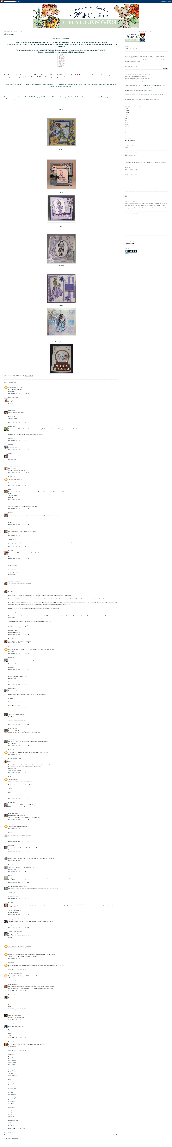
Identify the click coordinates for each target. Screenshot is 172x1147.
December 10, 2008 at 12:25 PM (18, 406)
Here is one (11, 967)
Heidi (9, 944)
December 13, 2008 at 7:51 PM (18, 577)
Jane (126, 118)
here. (11, 493)
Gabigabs (10, 688)
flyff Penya (11, 1081)
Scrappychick (11, 984)
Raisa (9, 865)
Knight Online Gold (13, 1120)
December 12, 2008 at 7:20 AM (18, 508)
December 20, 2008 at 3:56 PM (18, 841)
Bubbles (10, 426)
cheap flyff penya (12, 1086)
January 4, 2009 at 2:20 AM (17, 991)
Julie (126, 120)
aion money (11, 1103)
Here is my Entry (12, 869)
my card (13, 416)
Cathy (9, 489)
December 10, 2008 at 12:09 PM (18, 393)
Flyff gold (10, 1079)
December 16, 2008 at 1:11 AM (18, 735)
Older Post (115, 1135)
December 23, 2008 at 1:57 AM (18, 882)
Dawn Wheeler (11, 397)
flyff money (11, 1083)
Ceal (9, 739)
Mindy (10, 962)
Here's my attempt (12, 935)
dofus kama (11, 1113)
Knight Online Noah (13, 1125)
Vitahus (10, 385)
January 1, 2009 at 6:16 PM (17, 969)
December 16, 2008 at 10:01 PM (18, 798)
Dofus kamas (11, 1107)
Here (37, 847)
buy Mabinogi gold (13, 1064)
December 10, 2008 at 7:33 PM (18, 440)
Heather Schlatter (12, 581)
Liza (9, 550)
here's (11, 447)
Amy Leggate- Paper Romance (15, 919)
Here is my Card (12, 1001)
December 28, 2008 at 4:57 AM (18, 927)
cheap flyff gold (12, 1088)
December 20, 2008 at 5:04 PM (18, 852)
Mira (9, 444)
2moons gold (11, 1070)
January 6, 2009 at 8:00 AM (17, 1050)
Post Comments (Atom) (16, 1138)
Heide (9, 777)
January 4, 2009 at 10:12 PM (17, 1019)
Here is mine (11, 716)
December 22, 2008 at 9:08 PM (18, 871)
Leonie (10, 657)
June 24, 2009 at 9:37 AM (16, 1128)
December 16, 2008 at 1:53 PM (18, 754)
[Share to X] (29, 376)
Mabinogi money (12, 1058)
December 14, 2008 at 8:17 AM (18, 643)
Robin (9, 749)
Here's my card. (80, 542)
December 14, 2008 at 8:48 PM (18, 684)
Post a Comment (8, 1132)
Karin (9, 512)
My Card (10, 698)
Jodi (9, 1013)
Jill (9, 647)
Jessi (9, 712)
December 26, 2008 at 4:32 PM (18, 898)
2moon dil (10, 1073)
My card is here (12, 470)
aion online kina (12, 1094)
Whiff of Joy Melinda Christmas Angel (17, 806)
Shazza (10, 529)
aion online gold (12, 1098)
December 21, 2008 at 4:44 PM (18, 861)
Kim (9, 902)
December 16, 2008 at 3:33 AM (18, 745)
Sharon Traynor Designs (14, 931)
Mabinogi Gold (12, 1060)
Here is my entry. (12, 837)
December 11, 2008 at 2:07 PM (18, 485)
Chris (126, 108)
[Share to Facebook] (31, 376)
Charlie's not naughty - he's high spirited (38, 752)
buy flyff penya (12, 1085)
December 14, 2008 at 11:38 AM (19, 653)
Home (61, 1135)
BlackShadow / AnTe (13, 758)
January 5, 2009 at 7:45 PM (17, 1038)
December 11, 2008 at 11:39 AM (19, 472)
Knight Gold (11, 1122)
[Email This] (26, 376)
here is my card (12, 389)
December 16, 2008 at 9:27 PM (18, 773)
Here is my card (12, 459)
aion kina (10, 1092)
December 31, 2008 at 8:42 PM (18, 958)
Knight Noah (11, 1124)
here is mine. (11, 651)
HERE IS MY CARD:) (47, 921)
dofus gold (11, 1114)
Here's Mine (24, 878)
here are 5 (52, 858)
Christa (127, 110)
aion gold (10, 1096)
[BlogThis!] (27, 376)
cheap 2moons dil (12, 1075)
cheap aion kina (12, 1101)
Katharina (127, 126)
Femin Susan (11, 728)
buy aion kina (11, 1099)
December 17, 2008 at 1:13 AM (18, 820)
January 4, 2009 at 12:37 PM (17, 1009)
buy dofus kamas (12, 1109)
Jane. (129, 164)
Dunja (126, 114)
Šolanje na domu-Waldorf (14, 973)
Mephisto (10, 995)
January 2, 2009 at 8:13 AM (17, 980)
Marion (127, 133)
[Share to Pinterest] (32, 376)
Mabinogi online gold (13, 1057)
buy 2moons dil (12, 1071)
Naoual (10, 410)
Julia (9, 453)
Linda (126, 131)
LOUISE (10, 802)
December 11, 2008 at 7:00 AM (18, 462)
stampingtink (11, 824)
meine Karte (11, 518)
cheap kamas (11, 1111)
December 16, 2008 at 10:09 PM (18, 809)
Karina (10, 1042)
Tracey (10, 1023)
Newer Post (7, 1135)
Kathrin (127, 129)
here (30, 553)
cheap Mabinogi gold (13, 1062)
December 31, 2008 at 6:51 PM (18, 948)
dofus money (11, 1116)
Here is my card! (12, 664)
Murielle (10, 476)
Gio (126, 116)
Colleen (127, 112)
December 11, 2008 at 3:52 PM (18, 500)
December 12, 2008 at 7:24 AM (18, 525)
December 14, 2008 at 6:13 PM (18, 670)
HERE (24, 1017)
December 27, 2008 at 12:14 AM (19, 915)
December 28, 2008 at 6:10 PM (18, 940)
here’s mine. (11, 403)
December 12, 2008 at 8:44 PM (18, 546)
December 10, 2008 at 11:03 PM (18, 449)
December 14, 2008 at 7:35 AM (18, 585)
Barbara (10, 856)
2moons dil (11, 1068)
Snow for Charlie (12, 892)
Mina (9, 832)
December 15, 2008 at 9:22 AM (18, 724)
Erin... (9, 875)
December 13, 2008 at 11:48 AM (19, 559)
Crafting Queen (12, 466)
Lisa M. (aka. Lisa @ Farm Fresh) (16, 886)
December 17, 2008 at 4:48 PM (18, 828)
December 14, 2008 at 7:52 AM (18, 635)
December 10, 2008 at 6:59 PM (18, 422)
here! (20, 910)
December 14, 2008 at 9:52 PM (18, 708)
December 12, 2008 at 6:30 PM (18, 535)
